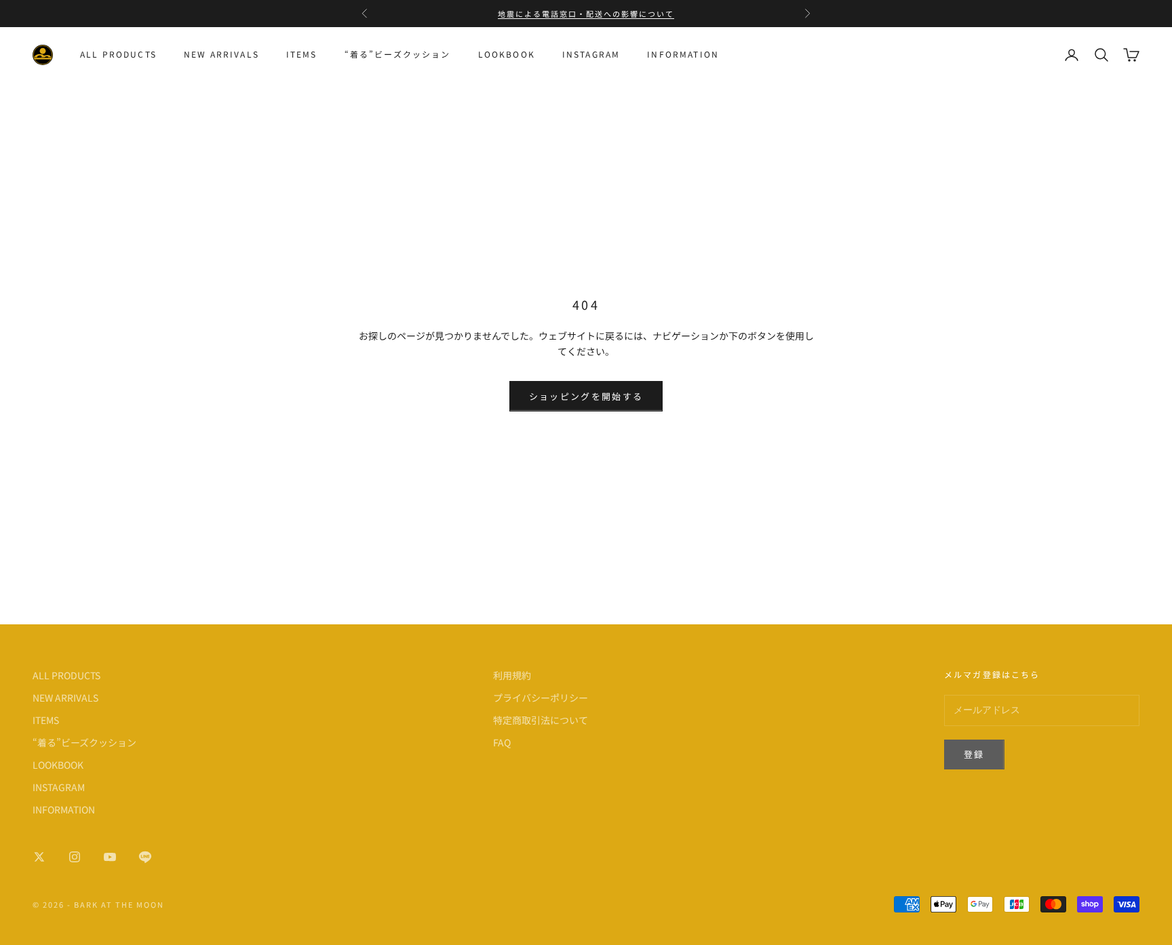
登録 (974, 754)
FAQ (502, 742)
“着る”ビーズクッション (398, 54)
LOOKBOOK (506, 54)
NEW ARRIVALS (221, 54)
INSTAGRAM (591, 54)
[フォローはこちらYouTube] (110, 857)
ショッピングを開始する (586, 396)
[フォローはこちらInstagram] (74, 857)
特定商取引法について (540, 720)
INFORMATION (683, 54)
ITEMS (301, 54)
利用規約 (512, 675)
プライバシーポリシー (540, 697)
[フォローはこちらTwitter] (39, 857)
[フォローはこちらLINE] (145, 857)
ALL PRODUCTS (118, 54)
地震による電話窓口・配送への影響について (586, 13)
